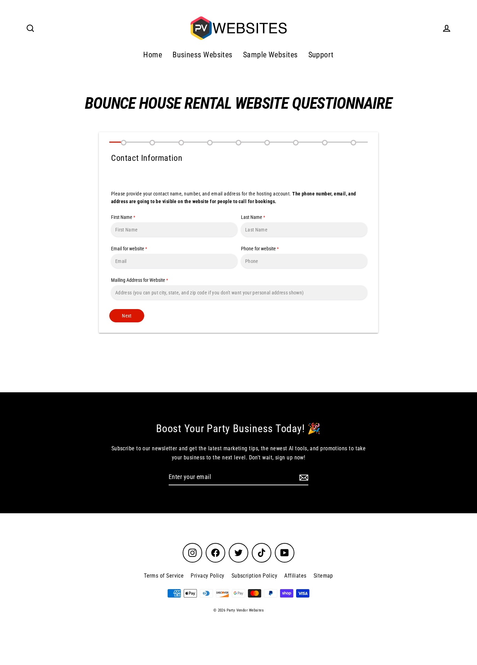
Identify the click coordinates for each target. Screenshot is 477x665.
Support (321, 54)
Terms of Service (164, 575)
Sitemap (323, 575)
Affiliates (295, 575)
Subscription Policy (255, 575)
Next (126, 316)
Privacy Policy (207, 575)
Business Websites (203, 54)
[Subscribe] (302, 477)
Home (152, 54)
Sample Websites (270, 54)
